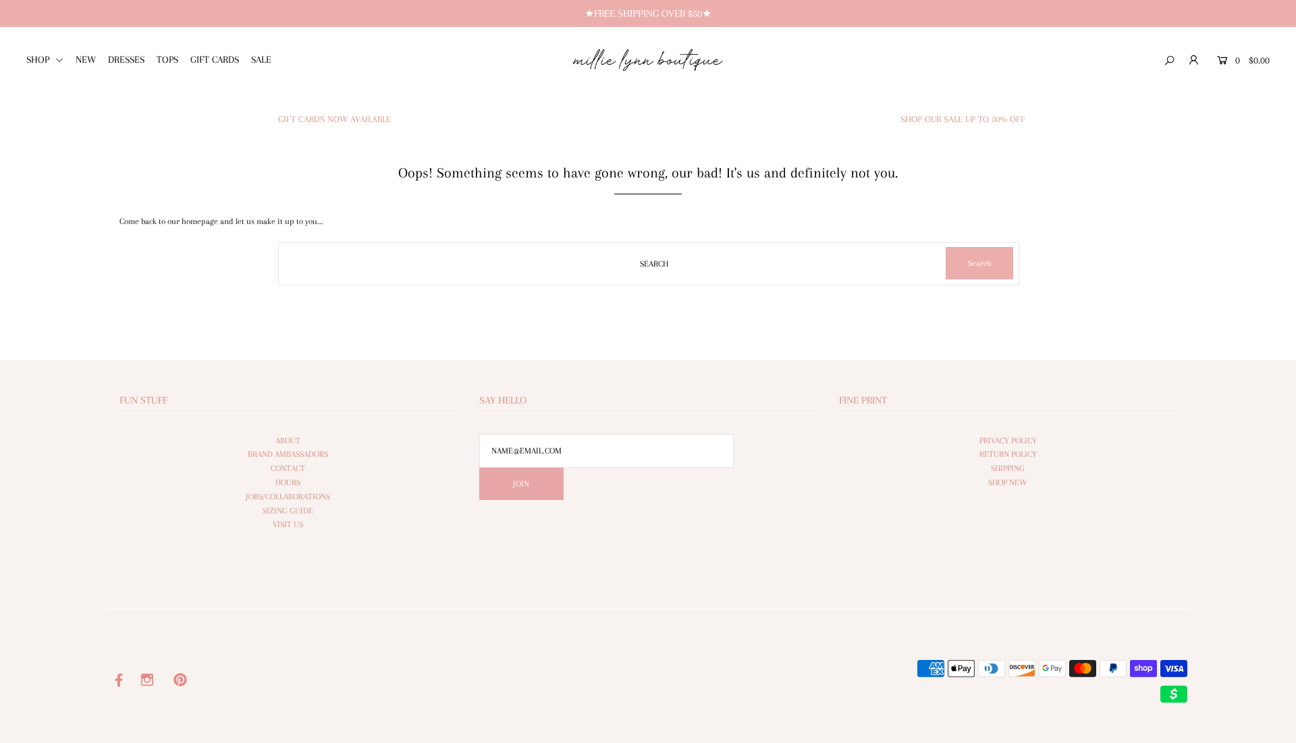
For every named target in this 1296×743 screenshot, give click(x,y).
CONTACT (288, 468)
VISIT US (288, 524)
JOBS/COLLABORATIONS (288, 496)
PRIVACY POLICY (1008, 440)
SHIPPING (1008, 468)
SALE (261, 59)
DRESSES (126, 59)
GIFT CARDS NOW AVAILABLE (334, 119)
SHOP (39, 59)
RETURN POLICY (1008, 454)
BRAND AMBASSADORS (288, 454)
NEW (86, 59)
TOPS (167, 59)
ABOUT (287, 440)
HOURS (287, 482)
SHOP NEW (1007, 482)
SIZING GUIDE (288, 511)
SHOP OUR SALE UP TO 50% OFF (962, 119)
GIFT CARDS (214, 59)
